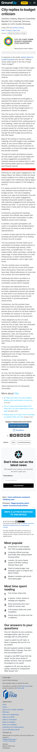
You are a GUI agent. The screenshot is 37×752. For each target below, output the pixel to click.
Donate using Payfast (18, 426)
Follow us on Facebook (10, 719)
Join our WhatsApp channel (11, 729)
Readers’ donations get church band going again (19, 577)
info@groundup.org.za (10, 739)
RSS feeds (6, 712)
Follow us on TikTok (9, 717)
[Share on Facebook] (11, 436)
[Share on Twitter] (15, 436)
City (17, 393)
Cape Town (16, 30)
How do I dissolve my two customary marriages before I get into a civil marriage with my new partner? (18, 634)
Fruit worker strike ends (17, 593)
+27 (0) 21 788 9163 (9, 741)
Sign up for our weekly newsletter (13, 709)
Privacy (5, 707)
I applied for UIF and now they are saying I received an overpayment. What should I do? (17, 668)
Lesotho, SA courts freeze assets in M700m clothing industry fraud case (18, 562)
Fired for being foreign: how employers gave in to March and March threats (20, 570)
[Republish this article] (28, 436)
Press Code (20, 688)
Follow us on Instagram (10, 724)
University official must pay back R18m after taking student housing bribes (20, 554)
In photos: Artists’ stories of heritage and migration (18, 599)
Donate (24, 3)
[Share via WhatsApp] (18, 436)
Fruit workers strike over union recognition (19, 611)
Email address (8, 475)
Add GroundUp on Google (18, 33)
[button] (34, 3)
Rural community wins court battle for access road (18, 605)
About (4, 704)
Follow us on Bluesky (9, 722)
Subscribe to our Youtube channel (13, 727)
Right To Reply (6, 30)
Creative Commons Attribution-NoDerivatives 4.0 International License (18, 525)
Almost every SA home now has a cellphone (20, 616)
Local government (24, 442)
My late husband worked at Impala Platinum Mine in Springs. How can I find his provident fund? (18, 650)
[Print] (25, 436)
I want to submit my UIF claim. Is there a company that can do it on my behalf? (17, 642)
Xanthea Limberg (18, 28)
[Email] (22, 436)
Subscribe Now (18, 485)
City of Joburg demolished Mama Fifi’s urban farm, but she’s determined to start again (18, 408)
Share (5, 33)
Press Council (25, 686)
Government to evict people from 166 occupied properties (19, 548)
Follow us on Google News (11, 714)
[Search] (30, 2)
